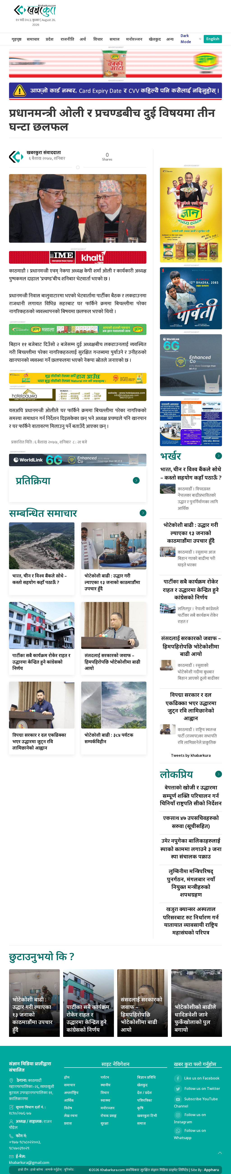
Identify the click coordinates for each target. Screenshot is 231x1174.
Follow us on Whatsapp (190, 1134)
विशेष (68, 1107)
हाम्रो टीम (23, 1169)
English (212, 39)
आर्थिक (69, 1100)
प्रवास (68, 1123)
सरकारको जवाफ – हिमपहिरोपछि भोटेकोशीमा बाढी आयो (112, 661)
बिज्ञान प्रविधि (146, 1077)
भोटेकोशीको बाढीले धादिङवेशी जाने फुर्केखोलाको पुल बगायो (195, 1018)
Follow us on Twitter (202, 1088)
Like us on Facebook (201, 1078)
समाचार (33, 39)
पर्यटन (105, 1077)
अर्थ (83, 39)
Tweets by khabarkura (191, 755)
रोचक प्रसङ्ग (109, 1115)
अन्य (169, 39)
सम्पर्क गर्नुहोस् (53, 1169)
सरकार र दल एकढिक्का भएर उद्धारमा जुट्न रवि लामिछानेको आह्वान (39, 741)
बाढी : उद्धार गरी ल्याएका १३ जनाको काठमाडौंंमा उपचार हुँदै (112, 582)
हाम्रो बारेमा (36, 1169)
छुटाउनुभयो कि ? (41, 956)
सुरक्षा (105, 1123)
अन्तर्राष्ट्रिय (71, 1092)
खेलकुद (155, 39)
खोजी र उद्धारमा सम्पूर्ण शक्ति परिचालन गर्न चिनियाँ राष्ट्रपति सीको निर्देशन (191, 795)
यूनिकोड (69, 1169)
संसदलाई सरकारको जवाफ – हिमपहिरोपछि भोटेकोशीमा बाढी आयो (141, 1014)
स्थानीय (106, 1084)
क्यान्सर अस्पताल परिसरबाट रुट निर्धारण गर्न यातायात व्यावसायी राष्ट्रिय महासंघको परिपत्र (191, 920)
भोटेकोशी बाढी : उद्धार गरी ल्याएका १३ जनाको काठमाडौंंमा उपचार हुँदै (32, 1014)
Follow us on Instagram (190, 1118)
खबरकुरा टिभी (147, 1115)
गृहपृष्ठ (16, 39)
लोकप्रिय (176, 774)
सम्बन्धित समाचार (43, 513)
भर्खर (170, 456)
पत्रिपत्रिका (144, 1100)
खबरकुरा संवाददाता (44, 152)
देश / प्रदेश (144, 1092)
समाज (115, 39)
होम (66, 1077)
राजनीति (67, 39)
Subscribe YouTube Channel (196, 1103)
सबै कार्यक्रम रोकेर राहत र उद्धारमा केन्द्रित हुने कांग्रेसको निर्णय (41, 661)
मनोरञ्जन (134, 39)
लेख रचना (71, 1115)
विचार (98, 39)
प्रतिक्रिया (33, 480)
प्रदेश (49, 39)
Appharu (211, 1169)
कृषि (140, 1107)
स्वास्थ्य (105, 1100)
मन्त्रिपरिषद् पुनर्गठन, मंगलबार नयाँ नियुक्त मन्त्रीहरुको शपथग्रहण (191, 882)
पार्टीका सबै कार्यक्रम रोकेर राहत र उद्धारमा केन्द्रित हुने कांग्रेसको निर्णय (88, 1018)
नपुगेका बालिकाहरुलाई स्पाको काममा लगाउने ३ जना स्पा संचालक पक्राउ (191, 848)
